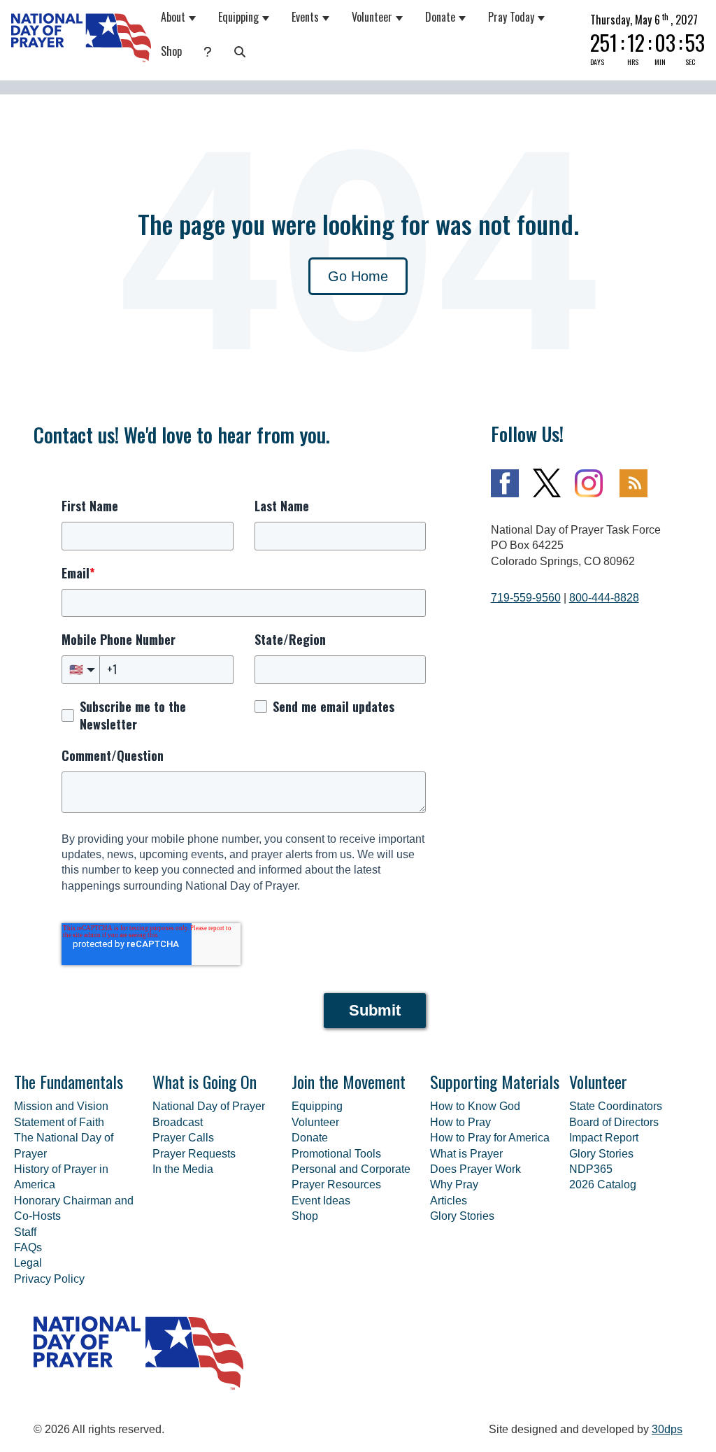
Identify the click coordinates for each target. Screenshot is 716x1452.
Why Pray (454, 1184)
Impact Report (603, 1138)
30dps (667, 1429)
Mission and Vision (61, 1106)
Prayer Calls (183, 1138)
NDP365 (591, 1169)
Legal (28, 1263)
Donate (440, 16)
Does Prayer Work (475, 1169)
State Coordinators (615, 1106)
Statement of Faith (59, 1122)
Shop (171, 51)
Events (305, 16)
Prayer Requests (194, 1154)
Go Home (358, 276)
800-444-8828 (604, 598)
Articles (448, 1201)
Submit (375, 1010)
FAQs (28, 1247)
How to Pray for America (490, 1138)
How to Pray (460, 1122)
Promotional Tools (336, 1154)
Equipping (238, 16)
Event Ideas (321, 1201)
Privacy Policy (49, 1279)
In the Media (182, 1169)
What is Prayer (466, 1154)
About (173, 16)
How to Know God (475, 1106)
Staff (25, 1232)
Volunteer (372, 16)
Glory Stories (462, 1216)
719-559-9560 (526, 598)
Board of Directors (614, 1122)
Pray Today (511, 16)
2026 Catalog (602, 1184)
